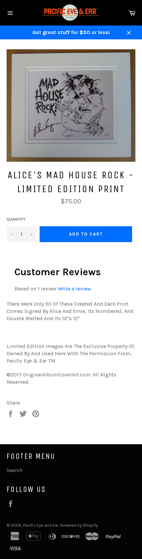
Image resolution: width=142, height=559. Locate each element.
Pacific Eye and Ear (40, 525)
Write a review (74, 288)
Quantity (16, 219)
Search (14, 470)
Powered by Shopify (79, 525)
